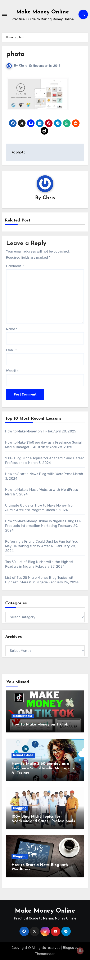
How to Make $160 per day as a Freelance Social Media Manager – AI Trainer (43, 768)
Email (11, 350)
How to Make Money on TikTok (29, 431)
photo (15, 54)
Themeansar (44, 954)
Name (11, 329)
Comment (15, 266)
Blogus (68, 948)
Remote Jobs (23, 755)
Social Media (22, 716)
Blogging (19, 808)
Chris (23, 65)
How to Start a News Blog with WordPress (38, 474)
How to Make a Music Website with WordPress (42, 490)
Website (12, 371)
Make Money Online (42, 12)
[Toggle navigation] (4, 14)
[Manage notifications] (80, 950)
